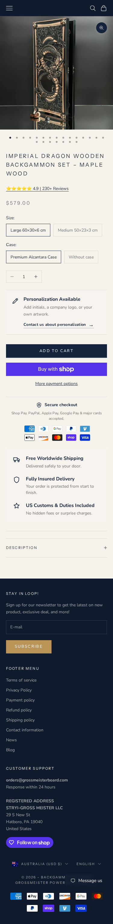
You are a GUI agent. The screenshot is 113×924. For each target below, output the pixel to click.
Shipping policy (20, 720)
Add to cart (56, 351)
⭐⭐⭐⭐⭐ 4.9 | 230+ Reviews (37, 188)
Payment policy (20, 700)
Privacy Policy (19, 690)
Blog (10, 750)
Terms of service (21, 680)
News (11, 740)
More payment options (56, 384)
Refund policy (19, 710)
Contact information (24, 730)
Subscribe (29, 646)
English (86, 864)
